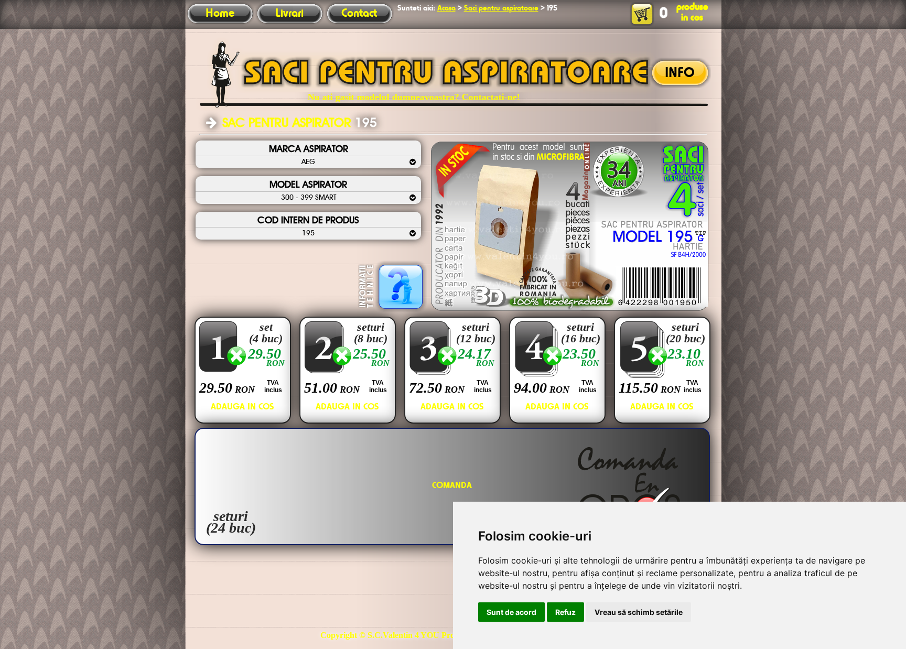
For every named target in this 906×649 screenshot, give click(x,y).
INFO (680, 73)
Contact (359, 13)
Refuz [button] (565, 612)
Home (220, 13)
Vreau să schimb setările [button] (639, 612)
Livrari (289, 13)
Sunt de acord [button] (511, 612)
